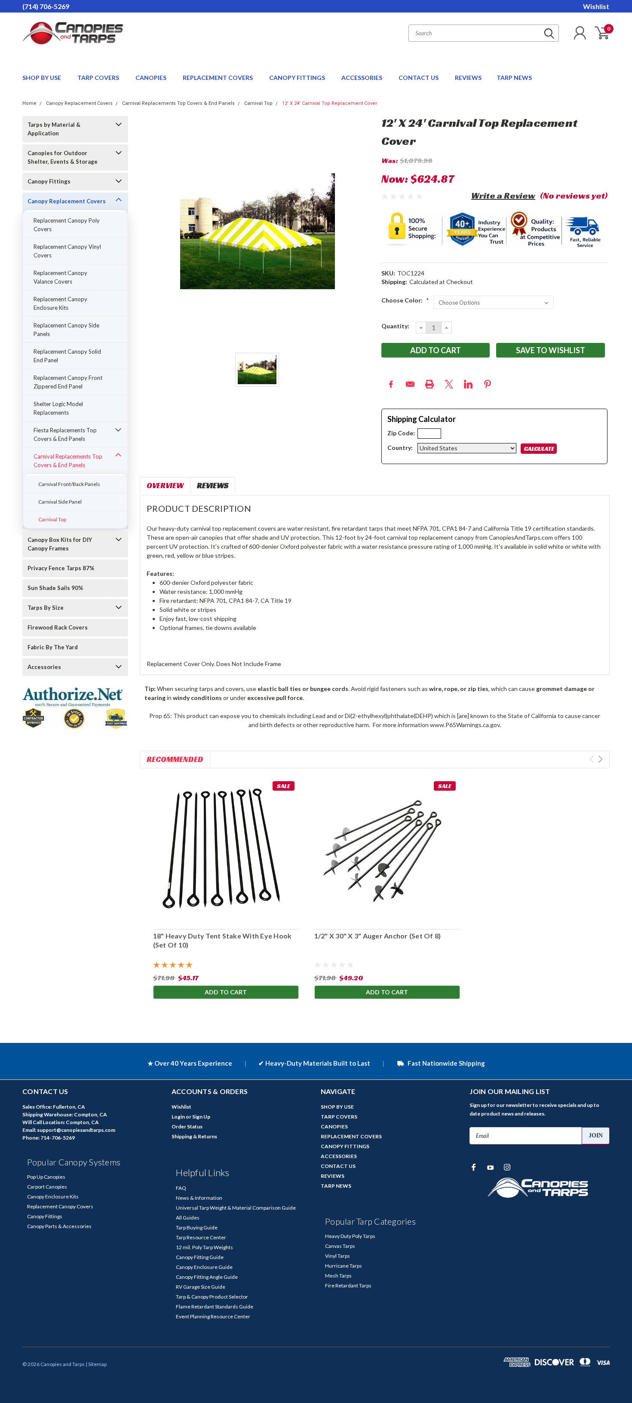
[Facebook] (391, 384)
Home (29, 103)
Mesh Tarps (338, 1275)
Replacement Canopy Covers (60, 1206)
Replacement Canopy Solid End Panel (67, 356)
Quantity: (395, 326)
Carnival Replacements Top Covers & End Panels (178, 103)
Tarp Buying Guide (197, 1227)
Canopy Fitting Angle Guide (207, 1277)
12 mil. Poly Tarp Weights (204, 1247)
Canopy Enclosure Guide (204, 1267)
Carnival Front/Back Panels (69, 484)
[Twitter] (449, 384)
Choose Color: (405, 300)
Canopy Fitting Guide (200, 1257)
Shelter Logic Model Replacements (58, 408)
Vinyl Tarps (337, 1256)
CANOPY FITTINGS (297, 77)
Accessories (44, 666)
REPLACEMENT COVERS (218, 77)
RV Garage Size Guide (200, 1287)
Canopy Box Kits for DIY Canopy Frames (60, 544)
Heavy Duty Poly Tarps (350, 1236)
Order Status (187, 1126)
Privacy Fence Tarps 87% (61, 568)
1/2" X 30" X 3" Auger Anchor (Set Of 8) (377, 936)
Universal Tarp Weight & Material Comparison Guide (236, 1207)
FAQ (181, 1188)
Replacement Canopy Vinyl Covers (67, 251)
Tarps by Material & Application (54, 129)
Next (600, 759)
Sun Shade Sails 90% (55, 587)
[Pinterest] (487, 384)
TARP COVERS (98, 77)
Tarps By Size (46, 607)
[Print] (429, 384)
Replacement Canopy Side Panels (66, 329)
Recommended (175, 759)
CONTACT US (419, 77)
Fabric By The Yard (53, 647)
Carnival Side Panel (60, 501)
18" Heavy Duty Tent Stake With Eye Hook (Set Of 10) (222, 940)
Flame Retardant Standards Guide (214, 1306)
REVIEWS (468, 77)
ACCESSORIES (362, 77)
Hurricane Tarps (343, 1265)
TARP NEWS (514, 77)
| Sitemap (96, 1364)
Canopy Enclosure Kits (53, 1196)
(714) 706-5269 (45, 6)
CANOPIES (151, 77)
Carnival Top (258, 103)
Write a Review (503, 195)
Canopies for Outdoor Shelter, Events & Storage (63, 157)
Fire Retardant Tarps (348, 1285)
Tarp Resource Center (201, 1237)
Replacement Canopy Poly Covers (67, 224)
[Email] (410, 384)
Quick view (386, 849)
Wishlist (596, 6)
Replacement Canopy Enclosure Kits (60, 303)
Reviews (212, 485)
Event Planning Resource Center (213, 1316)
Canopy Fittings (49, 181)
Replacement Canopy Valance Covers (60, 277)
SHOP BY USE (42, 77)
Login (178, 1116)
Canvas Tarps (340, 1246)
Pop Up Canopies (46, 1177)
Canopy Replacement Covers (79, 103)
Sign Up (201, 1116)
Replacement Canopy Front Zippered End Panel (68, 382)
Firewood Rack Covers (58, 627)
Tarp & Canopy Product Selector (212, 1296)
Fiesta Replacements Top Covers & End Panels (65, 434)
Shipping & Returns (194, 1136)
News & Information (199, 1198)
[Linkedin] (468, 384)
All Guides (187, 1217)
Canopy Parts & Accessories (59, 1226)
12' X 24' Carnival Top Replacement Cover (329, 103)
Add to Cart (226, 992)
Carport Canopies (47, 1186)
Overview (165, 485)
